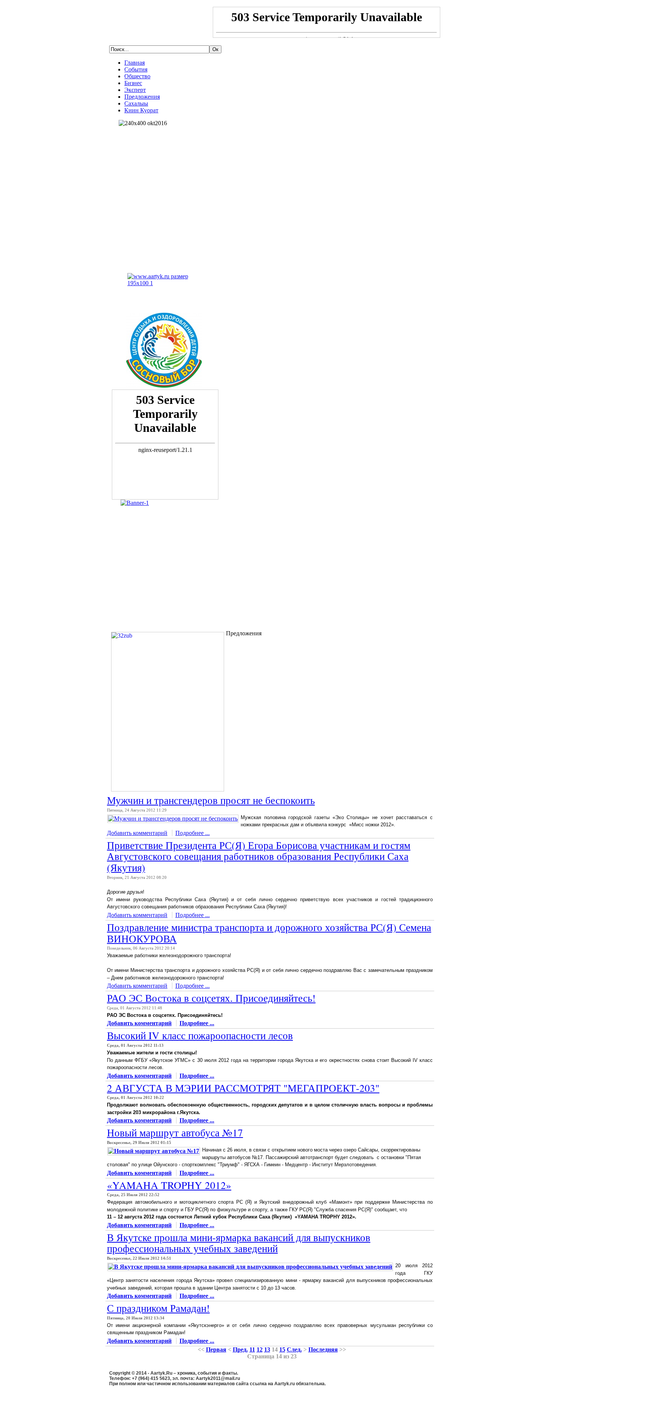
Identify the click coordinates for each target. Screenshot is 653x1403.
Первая (216, 1349)
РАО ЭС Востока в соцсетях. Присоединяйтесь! (211, 998)
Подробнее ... (192, 833)
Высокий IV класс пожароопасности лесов (200, 1035)
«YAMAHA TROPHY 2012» (169, 1185)
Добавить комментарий (137, 833)
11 (252, 1349)
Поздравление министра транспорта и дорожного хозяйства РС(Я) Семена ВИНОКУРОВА (269, 932)
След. (294, 1349)
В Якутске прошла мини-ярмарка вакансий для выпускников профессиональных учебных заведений (238, 1243)
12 (260, 1349)
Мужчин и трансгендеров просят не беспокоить (211, 800)
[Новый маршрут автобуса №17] (153, 1151)
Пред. (240, 1349)
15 (282, 1349)
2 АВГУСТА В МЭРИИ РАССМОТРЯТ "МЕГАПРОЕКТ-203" (243, 1088)
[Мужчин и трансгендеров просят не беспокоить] (172, 818)
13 (267, 1349)
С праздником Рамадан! (158, 1308)
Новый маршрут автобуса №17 (175, 1132)
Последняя (323, 1349)
